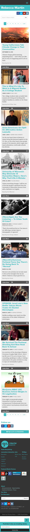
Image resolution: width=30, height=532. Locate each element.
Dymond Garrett (17, 224)
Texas (15, 104)
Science (3, 466)
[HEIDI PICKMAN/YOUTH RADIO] (15, 332)
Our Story (4, 492)
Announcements (6, 488)
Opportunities (16, 488)
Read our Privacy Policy (9, 514)
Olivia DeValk (15, 181)
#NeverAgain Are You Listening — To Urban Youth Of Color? (15, 219)
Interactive (11, 452)
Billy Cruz (14, 93)
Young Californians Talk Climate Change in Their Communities (13, 47)
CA (10, 63)
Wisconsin (12, 192)
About (3, 486)
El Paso (11, 104)
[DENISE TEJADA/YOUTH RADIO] (15, 76)
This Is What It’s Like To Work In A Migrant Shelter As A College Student (14, 88)
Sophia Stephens (17, 312)
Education (4, 454)
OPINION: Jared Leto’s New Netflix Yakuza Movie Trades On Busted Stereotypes (15, 306)
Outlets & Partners (7, 490)
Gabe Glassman (18, 349)
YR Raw (24, 452)
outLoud (3, 463)
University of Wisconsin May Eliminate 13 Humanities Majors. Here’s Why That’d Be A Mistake (14, 174)
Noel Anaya (17, 396)
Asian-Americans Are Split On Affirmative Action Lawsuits (14, 129)
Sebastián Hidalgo (7, 225)
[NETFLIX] (15, 293)
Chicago (12, 234)
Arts (16, 452)
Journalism (4, 452)
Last (24, 23)
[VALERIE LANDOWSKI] (15, 161)
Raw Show (25, 454)
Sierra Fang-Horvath (17, 134)
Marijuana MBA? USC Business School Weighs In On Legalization (14, 391)
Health (3, 457)
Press (14, 490)
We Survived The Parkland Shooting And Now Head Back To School (14, 344)
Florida (11, 278)
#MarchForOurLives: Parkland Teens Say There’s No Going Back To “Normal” (14, 263)
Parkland (12, 364)
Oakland (16, 234)
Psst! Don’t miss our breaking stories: (15, 524)
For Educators (5, 494)
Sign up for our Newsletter (16, 432)
